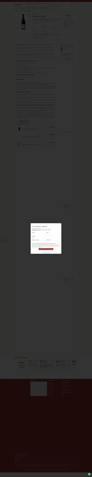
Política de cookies (43, 245)
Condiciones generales (56, 244)
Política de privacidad (35, 245)
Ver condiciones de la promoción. (46, 252)
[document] (46, 238)
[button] (60, 223)
